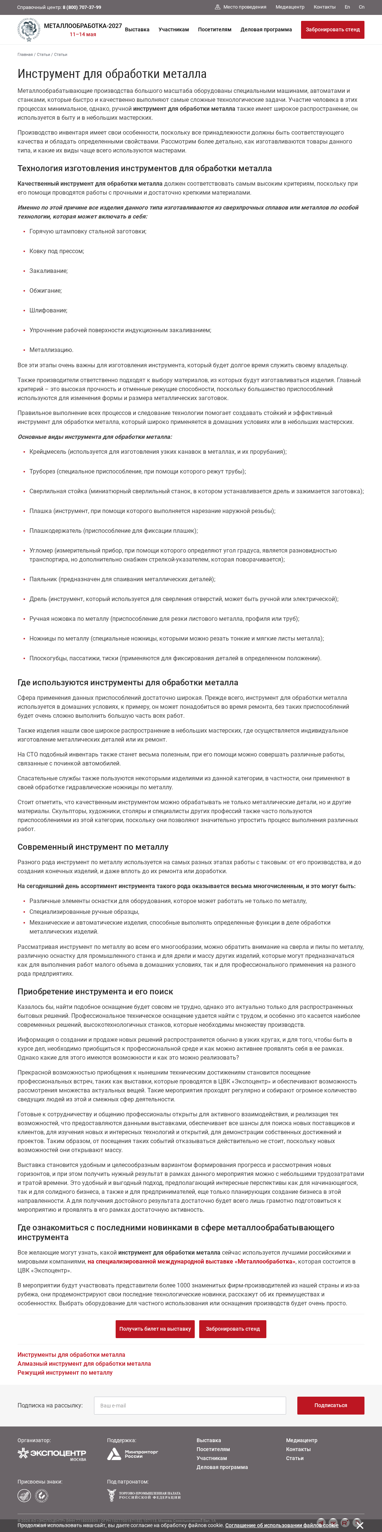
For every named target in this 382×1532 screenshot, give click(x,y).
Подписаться (330, 1405)
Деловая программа (266, 29)
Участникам (174, 29)
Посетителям (215, 29)
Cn (361, 7)
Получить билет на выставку (155, 1329)
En (347, 7)
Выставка (137, 29)
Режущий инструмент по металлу (65, 1372)
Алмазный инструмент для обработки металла (84, 1363)
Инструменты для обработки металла (71, 1354)
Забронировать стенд (333, 29)
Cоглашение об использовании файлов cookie (282, 1525)
